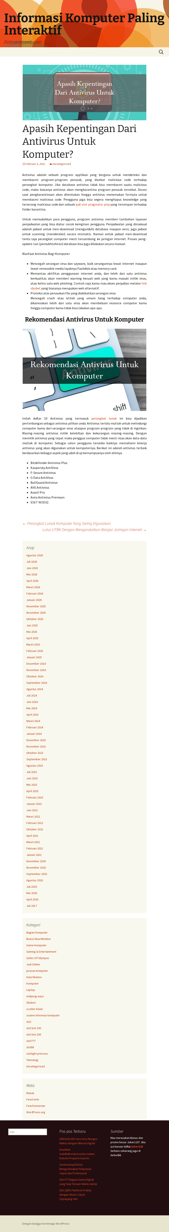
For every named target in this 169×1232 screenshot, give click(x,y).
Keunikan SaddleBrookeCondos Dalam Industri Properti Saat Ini (77, 1154)
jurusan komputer (37, 971)
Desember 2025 (36, 606)
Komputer (32, 983)
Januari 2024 (34, 734)
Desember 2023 (36, 740)
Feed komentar (35, 1106)
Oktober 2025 (34, 619)
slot (28, 1022)
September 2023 (36, 759)
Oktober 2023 (34, 753)
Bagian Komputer (37, 932)
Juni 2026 (32, 568)
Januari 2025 (34, 657)
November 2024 (36, 670)
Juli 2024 (31, 695)
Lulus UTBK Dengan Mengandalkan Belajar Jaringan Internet (94, 529)
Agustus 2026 (34, 555)
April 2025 (32, 638)
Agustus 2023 (34, 765)
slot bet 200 (33, 1034)
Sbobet (31, 1002)
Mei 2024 (31, 708)
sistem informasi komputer (43, 1015)
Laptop (30, 990)
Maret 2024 (33, 721)
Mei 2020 (31, 893)
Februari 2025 (34, 651)
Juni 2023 (32, 778)
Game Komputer (36, 945)
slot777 (30, 1041)
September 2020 (36, 874)
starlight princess (37, 1053)
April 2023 (32, 791)
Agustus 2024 (34, 689)
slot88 (30, 1047)
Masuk (30, 1093)
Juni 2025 (32, 625)
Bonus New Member (38, 939)
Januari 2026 (34, 600)
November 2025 (36, 612)
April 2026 (32, 581)
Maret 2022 (33, 816)
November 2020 (36, 867)
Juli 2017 (31, 906)
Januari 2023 (34, 804)
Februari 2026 (34, 593)
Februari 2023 (34, 797)
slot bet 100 (33, 1028)
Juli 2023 (31, 772)
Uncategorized (62, 164)
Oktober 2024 (34, 676)
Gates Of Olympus (37, 958)
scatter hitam (34, 1009)
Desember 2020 (36, 861)
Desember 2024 (36, 663)
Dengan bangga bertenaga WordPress (45, 1223)
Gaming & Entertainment (41, 951)
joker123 (137, 1146)
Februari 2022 (34, 823)
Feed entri (32, 1099)
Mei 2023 (31, 785)
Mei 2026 (31, 574)
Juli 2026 (31, 561)
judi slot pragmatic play (93, 204)
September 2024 (36, 683)
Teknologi (32, 1060)
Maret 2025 (33, 644)
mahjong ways (35, 996)
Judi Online (33, 964)
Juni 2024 (32, 702)
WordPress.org (35, 1112)
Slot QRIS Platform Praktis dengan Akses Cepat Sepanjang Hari (75, 1194)
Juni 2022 (32, 810)
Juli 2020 (31, 886)
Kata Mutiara (34, 977)
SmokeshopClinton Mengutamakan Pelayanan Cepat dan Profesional (75, 1169)
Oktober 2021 (34, 829)
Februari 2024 (34, 727)
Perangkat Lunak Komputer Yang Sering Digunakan (66, 523)
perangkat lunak (104, 418)
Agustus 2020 (34, 880)
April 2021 (32, 836)
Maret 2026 (33, 587)
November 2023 (36, 746)
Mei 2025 (31, 632)
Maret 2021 (33, 842)
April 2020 (32, 899)
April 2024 (32, 714)
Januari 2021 (34, 855)
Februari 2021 (34, 848)
